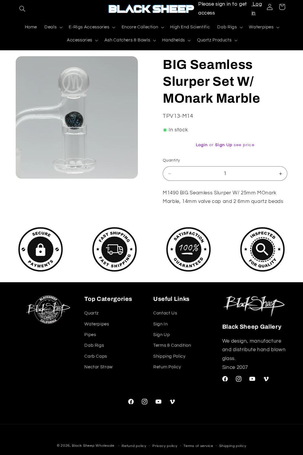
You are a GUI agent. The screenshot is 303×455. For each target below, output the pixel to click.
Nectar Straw (98, 367)
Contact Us (165, 313)
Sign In (160, 324)
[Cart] (282, 7)
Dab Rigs (94, 345)
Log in (257, 8)
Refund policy (134, 446)
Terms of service (198, 446)
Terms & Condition (172, 345)
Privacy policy (164, 446)
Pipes (90, 335)
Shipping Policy (169, 356)
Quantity (171, 160)
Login (202, 145)
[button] (22, 9)
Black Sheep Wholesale (93, 445)
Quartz (91, 313)
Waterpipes (96, 324)
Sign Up (224, 145)
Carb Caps (95, 356)
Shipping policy (232, 446)
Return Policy (167, 367)
